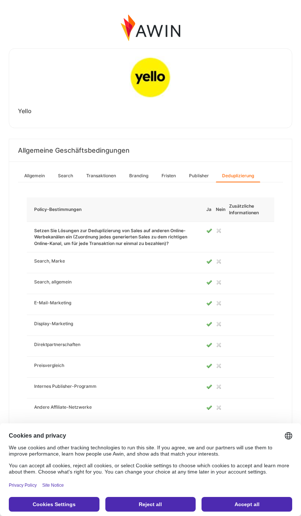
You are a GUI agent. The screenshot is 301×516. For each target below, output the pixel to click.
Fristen (169, 175)
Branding (138, 175)
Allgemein (34, 175)
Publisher (199, 175)
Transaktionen (101, 175)
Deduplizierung (238, 175)
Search (65, 175)
